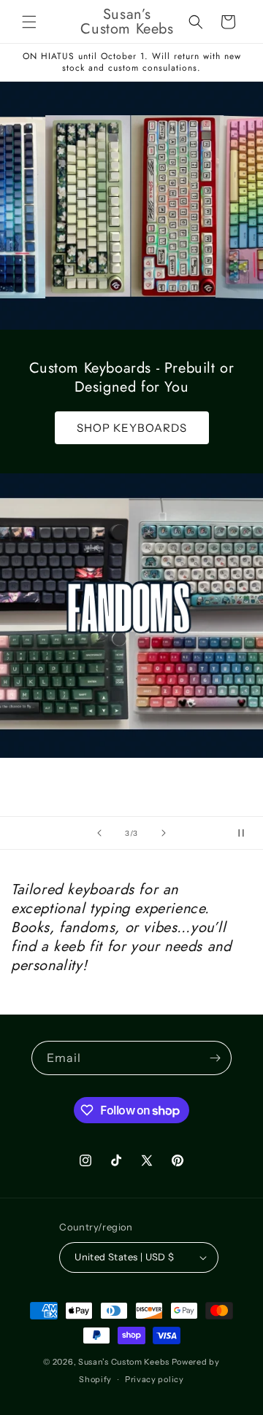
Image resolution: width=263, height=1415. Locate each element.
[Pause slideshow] (247, 833)
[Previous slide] (99, 833)
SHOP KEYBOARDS (132, 428)
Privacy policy (154, 1379)
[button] (29, 22)
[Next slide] (164, 833)
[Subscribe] (215, 1058)
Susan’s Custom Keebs (123, 1362)
